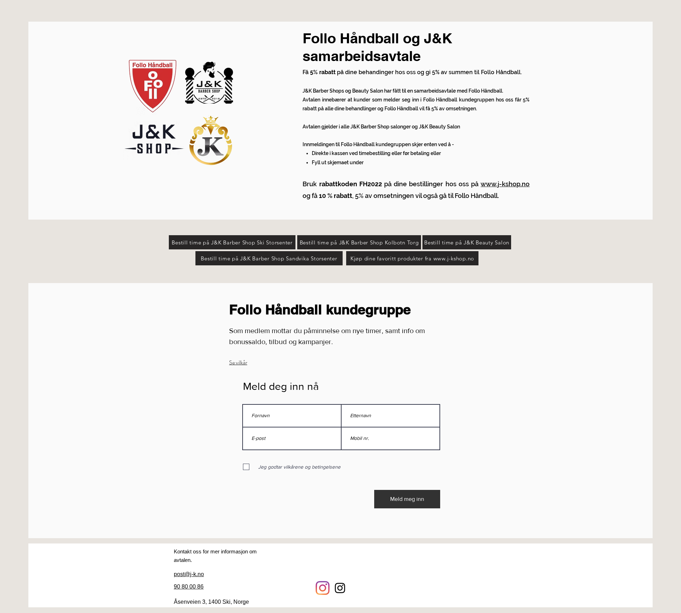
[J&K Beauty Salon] (323, 588)
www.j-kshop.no (505, 184)
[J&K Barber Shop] (340, 588)
